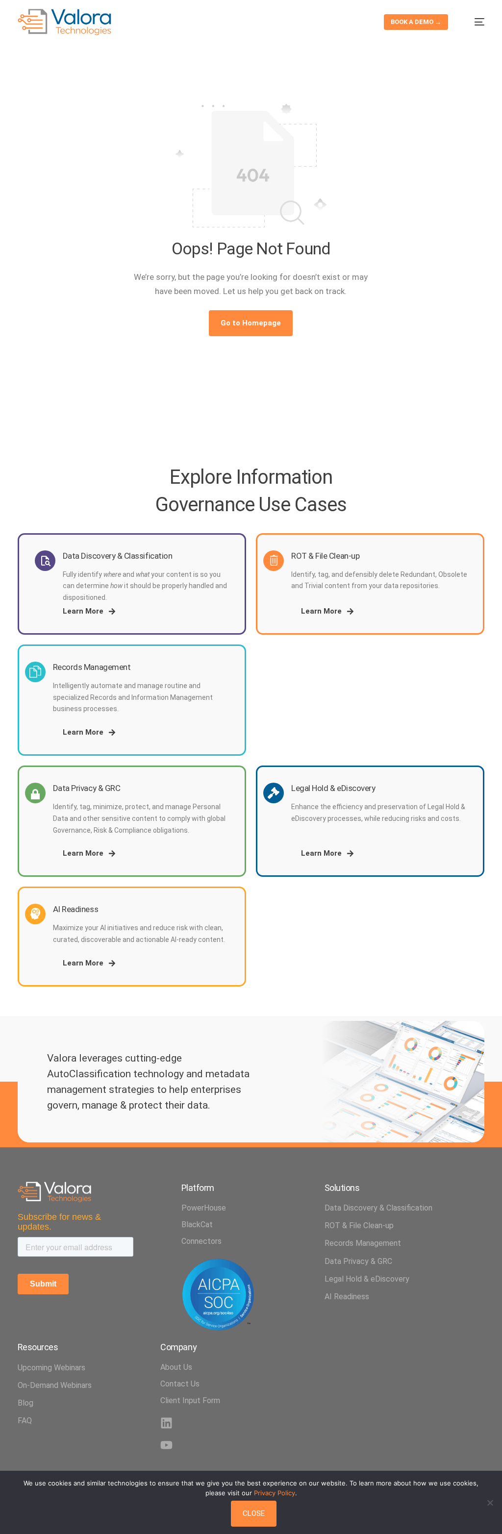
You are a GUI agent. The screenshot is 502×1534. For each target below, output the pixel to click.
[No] (490, 1503)
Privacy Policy (274, 1493)
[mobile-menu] (473, 22)
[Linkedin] (166, 1423)
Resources (38, 1347)
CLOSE (254, 1513)
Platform (197, 1188)
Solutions (342, 1188)
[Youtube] (166, 1445)
